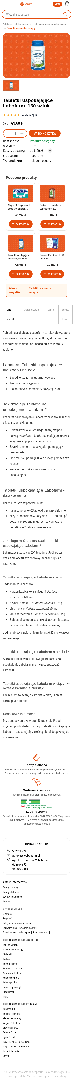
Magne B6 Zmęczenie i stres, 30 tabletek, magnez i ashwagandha (19, 207)
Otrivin (6, 1055)
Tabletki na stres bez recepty (41, 290)
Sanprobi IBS (9, 1008)
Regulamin (8, 918)
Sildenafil (7, 954)
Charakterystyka (31, 309)
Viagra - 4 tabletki (11, 1023)
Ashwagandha (10, 982)
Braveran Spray (10, 1027)
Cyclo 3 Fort (9, 1037)
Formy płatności (11, 892)
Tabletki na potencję (13, 949)
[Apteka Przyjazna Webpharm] (26, 4)
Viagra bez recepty (12, 1018)
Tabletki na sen (10, 963)
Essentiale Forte (11, 1051)
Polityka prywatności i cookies (18, 923)
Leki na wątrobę (10, 944)
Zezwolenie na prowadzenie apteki (20, 927)
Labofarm (36, 155)
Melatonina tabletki (12, 973)
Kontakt (7, 901)
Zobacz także (65, 314)
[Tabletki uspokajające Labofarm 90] (20, 243)
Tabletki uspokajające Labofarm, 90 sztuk (18, 256)
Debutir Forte (9, 1032)
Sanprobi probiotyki (12, 987)
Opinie (51, 309)
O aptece (7, 913)
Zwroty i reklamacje (12, 896)
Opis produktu (11, 314)
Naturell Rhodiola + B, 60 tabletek (52, 256)
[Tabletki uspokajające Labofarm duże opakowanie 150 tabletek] (11, 85)
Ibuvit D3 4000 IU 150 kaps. (16, 1041)
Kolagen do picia (11, 977)
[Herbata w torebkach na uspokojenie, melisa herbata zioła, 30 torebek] (52, 193)
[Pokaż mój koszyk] (67, 4)
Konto (57, 4)
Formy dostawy (10, 887)
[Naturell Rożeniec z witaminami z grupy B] (52, 243)
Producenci (8, 991)
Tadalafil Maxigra (11, 1013)
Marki (5, 996)
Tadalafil (7, 959)
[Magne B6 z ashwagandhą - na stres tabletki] (20, 193)
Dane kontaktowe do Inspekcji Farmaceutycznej (26, 932)
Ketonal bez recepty (12, 968)
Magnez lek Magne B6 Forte (16, 1046)
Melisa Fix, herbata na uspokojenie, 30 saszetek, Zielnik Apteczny (50, 207)
